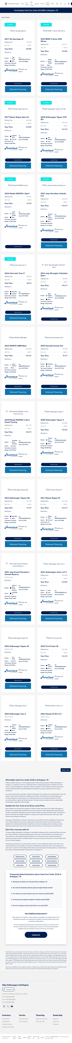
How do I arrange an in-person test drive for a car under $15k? (30, 905)
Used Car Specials (20, 861)
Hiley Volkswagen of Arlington (6, 1037)
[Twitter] (8, 1006)
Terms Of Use (19, 1037)
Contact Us (36, 935)
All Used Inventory (20, 856)
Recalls (42, 1037)
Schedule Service (23, 1019)
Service (22, 1015)
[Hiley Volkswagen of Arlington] (12, 4)
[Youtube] (12, 1006)
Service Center (20, 865)
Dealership (57, 1015)
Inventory (6, 1015)
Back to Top (65, 770)
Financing (40, 1015)
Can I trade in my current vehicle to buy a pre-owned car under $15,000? (33, 893)
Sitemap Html (30, 1037)
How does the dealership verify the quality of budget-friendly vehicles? (33, 887)
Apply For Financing (41, 1019)
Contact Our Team (52, 865)
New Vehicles (6, 1019)
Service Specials (23, 1021)
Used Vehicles (6, 1021)
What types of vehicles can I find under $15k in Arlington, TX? (30, 881)
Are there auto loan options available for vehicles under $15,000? (31, 899)
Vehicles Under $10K (8, 1027)
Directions (56, 1024)
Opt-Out (38, 1037)
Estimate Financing (17, 89)
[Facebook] (4, 1006)
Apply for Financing (52, 861)
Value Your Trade (36, 861)
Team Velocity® (55, 1036)
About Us (55, 1019)
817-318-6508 (10, 996)
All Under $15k (36, 856)
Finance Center (36, 865)
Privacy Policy (14, 1037)
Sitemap (25, 1037)
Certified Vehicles (7, 1024)
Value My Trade (18, 83)
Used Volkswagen (52, 856)
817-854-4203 (11, 999)
